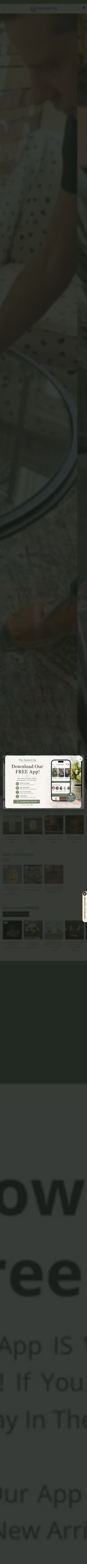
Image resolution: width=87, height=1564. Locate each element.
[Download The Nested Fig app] (43, 782)
